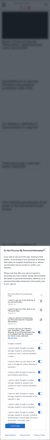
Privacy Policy (39, 435)
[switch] (40, 301)
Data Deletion (10, 435)
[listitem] (25, 295)
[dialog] (25, 343)
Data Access (25, 435)
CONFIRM (15, 426)
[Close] (45, 250)
